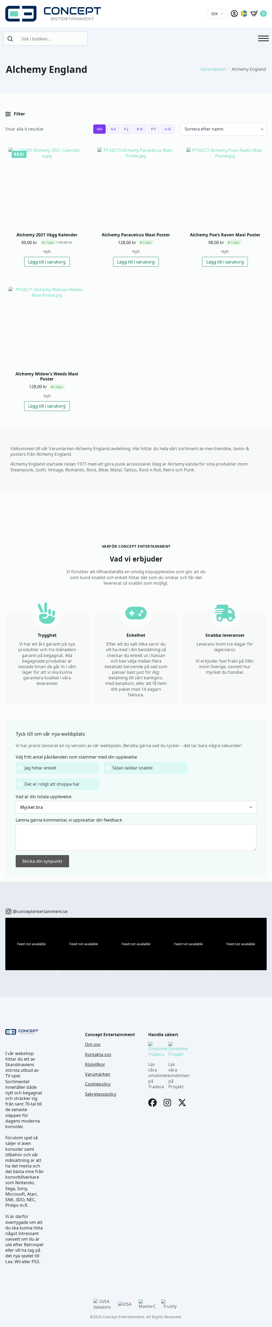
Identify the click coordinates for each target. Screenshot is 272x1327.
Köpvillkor (95, 1064)
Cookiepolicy (97, 1084)
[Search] (10, 39)
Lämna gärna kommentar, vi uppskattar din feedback (69, 820)
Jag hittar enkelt (40, 768)
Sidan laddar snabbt (132, 768)
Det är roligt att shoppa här (52, 784)
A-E (113, 129)
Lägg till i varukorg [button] (47, 262)
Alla (99, 129)
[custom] (8, 911)
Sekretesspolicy (100, 1094)
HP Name (11, 725)
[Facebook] (152, 1102)
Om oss (92, 1044)
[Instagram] (167, 1102)
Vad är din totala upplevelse (43, 796)
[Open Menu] (263, 38)
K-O (140, 129)
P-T (153, 129)
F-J (126, 129)
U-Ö (167, 129)
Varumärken (213, 69)
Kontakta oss (98, 1054)
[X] (182, 1102)
